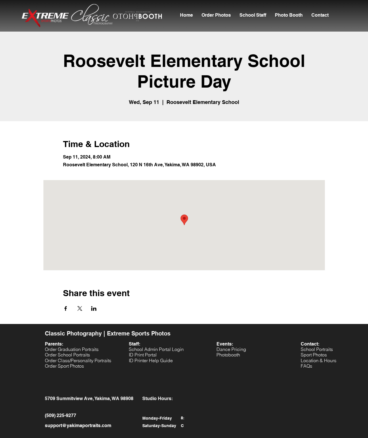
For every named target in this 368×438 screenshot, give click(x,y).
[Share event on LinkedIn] (94, 308)
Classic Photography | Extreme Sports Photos (107, 333)
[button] (253, 15)
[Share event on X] (80, 308)
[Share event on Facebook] (65, 308)
